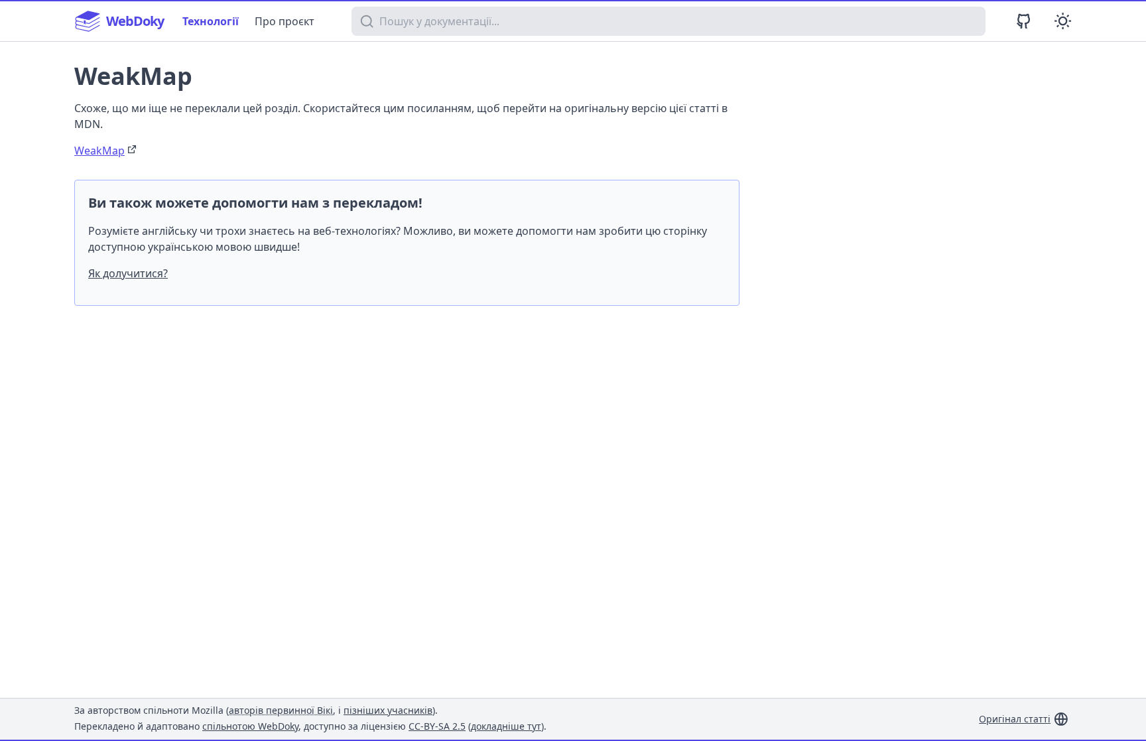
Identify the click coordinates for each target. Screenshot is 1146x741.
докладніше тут (506, 726)
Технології (210, 21)
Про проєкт (284, 21)
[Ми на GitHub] (1024, 21)
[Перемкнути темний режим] (1063, 21)
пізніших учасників (388, 710)
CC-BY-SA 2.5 (437, 726)
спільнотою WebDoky (250, 726)
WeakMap (99, 150)
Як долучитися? (128, 273)
